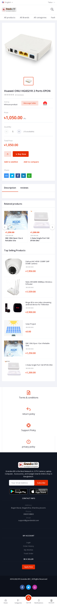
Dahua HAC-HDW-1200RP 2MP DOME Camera (37, 262)
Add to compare (31, 162)
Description (10, 187)
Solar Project (31, 324)
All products (9, 17)
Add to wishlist (11, 162)
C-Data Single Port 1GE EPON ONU (39, 365)
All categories (40, 17)
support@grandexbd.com (28, 520)
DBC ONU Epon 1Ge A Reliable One (38, 344)
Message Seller (30, 103)
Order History (28, 546)
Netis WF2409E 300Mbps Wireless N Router (39, 283)
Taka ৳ (50, 2)
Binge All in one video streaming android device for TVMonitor (38, 303)
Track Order (28, 553)
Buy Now (21, 154)
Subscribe (41, 483)
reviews (24, 187)
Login (28, 542)
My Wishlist (28, 550)
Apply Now (28, 567)
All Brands (24, 17)
